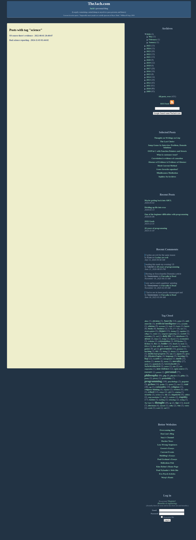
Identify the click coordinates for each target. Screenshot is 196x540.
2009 (148, 91)
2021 (148, 57)
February (153, 39)
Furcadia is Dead (168, 276)
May (151, 37)
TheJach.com (99, 3)
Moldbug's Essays (167, 456)
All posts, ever (165, 96)
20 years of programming (156, 228)
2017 (148, 68)
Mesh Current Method (167, 166)
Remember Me (168, 517)
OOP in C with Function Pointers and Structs (167, 151)
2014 (148, 77)
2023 (148, 51)
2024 (148, 48)
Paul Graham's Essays (167, 459)
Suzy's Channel (167, 437)
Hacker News (167, 441)
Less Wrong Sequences (167, 445)
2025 (148, 46)
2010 (148, 89)
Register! (172, 501)
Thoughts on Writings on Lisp (167, 138)
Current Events (167, 452)
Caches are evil (161, 257)
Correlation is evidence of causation (167, 158)
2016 (148, 71)
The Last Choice (167, 141)
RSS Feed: (165, 104)
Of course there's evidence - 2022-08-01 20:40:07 (31, 35)
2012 (148, 83)
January (152, 42)
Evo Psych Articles (167, 474)
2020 (148, 60)
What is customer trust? (167, 155)
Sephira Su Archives (167, 177)
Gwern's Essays (167, 448)
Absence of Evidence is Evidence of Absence (167, 162)
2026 (148, 34)
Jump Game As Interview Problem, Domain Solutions (167, 146)
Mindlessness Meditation (167, 173)
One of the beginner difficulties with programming (166, 214)
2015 (148, 74)
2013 (148, 80)
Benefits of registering (167, 503)
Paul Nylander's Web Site (167, 470)
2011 (148, 86)
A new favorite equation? (167, 169)
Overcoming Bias (167, 430)
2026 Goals (149, 221)
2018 (148, 66)
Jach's (92, 8)
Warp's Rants (167, 477)
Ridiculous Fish (167, 463)
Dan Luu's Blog (167, 434)
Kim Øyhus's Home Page (167, 467)
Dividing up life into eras (155, 207)
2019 (148, 63)
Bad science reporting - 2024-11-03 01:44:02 (29, 40)
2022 (148, 54)
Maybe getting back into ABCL (158, 200)
